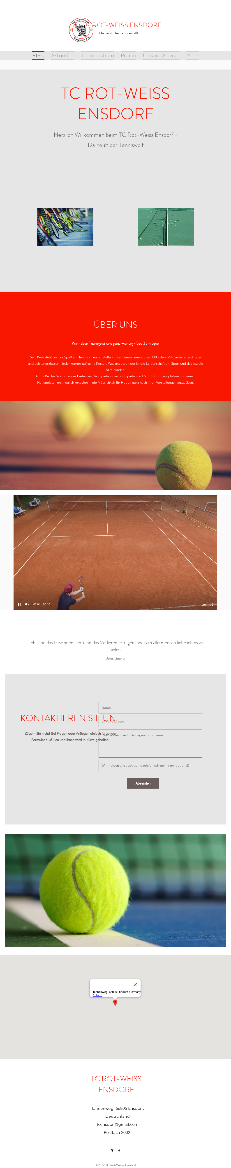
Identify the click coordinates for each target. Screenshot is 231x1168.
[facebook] (119, 1150)
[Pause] (19, 604)
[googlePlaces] (112, 1150)
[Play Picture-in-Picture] (203, 604)
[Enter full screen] (211, 604)
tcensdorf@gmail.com (117, 1124)
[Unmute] (27, 604)
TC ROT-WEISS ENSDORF (122, 25)
